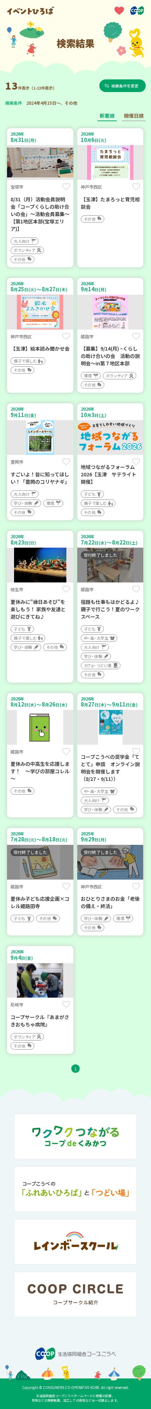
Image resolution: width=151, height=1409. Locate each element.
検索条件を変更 (124, 86)
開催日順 (134, 115)
